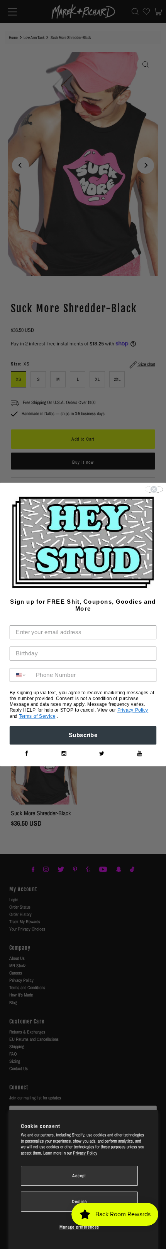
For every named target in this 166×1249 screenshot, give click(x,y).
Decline (79, 1202)
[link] (26, 754)
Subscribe (83, 735)
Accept (79, 1176)
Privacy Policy (85, 1153)
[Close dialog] (154, 489)
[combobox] (21, 675)
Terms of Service (37, 716)
